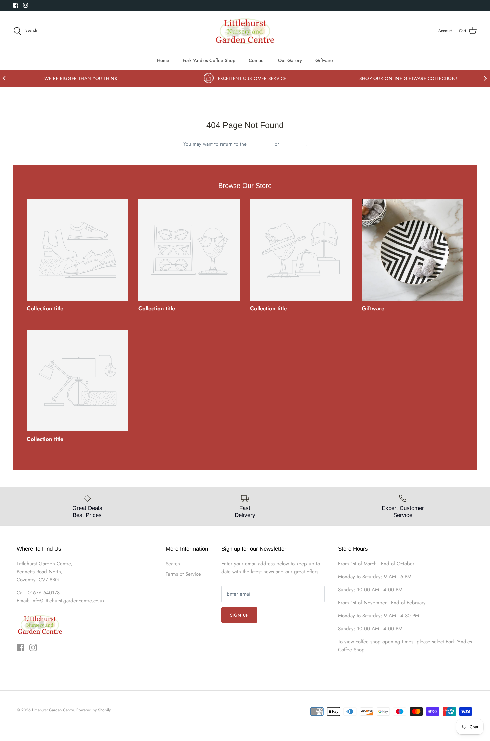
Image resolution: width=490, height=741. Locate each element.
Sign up (239, 615)
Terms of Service (183, 574)
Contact (257, 60)
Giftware (324, 60)
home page (260, 144)
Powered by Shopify (93, 710)
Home (163, 60)
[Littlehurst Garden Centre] (245, 31)
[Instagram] (25, 5)
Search (173, 563)
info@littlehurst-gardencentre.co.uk (68, 600)
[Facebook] (15, 5)
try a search (293, 144)
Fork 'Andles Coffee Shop (209, 60)
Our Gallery (290, 60)
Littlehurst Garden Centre (53, 710)
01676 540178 (44, 592)
